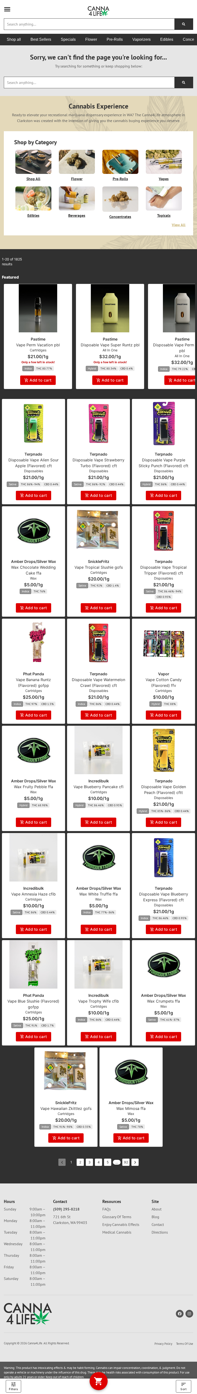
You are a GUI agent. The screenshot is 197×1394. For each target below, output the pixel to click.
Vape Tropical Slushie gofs (98, 567)
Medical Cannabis (116, 1232)
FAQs (106, 1209)
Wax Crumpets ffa (163, 1001)
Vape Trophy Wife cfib (98, 1001)
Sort (183, 1389)
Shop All (33, 178)
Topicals (164, 215)
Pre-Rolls (120, 178)
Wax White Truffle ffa (98, 894)
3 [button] (89, 1162)
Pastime (38, 339)
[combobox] (89, 24)
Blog (155, 1216)
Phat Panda (33, 673)
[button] (7, 9)
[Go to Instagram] (189, 1314)
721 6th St (61, 1216)
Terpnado (33, 454)
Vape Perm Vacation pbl (38, 344)
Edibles (33, 215)
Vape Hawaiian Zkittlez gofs (66, 1108)
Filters (13, 1389)
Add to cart (40, 380)
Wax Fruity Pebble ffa (33, 786)
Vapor (163, 673)
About (156, 1209)
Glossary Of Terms (116, 1216)
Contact (158, 1224)
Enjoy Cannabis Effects (120, 1224)
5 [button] (108, 1162)
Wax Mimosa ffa (131, 1108)
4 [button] (99, 1162)
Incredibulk (98, 781)
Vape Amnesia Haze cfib (33, 894)
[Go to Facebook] (180, 1314)
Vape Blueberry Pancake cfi (98, 786)
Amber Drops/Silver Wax (33, 561)
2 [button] (80, 1162)
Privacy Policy (163, 1344)
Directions (160, 1232)
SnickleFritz (98, 561)
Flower (77, 178)
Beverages (76, 215)
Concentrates (120, 216)
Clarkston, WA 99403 (70, 1222)
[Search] (183, 24)
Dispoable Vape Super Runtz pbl (110, 344)
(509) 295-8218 (66, 1209)
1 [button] (71, 1162)
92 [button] (126, 1162)
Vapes (164, 178)
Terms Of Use (184, 1344)
